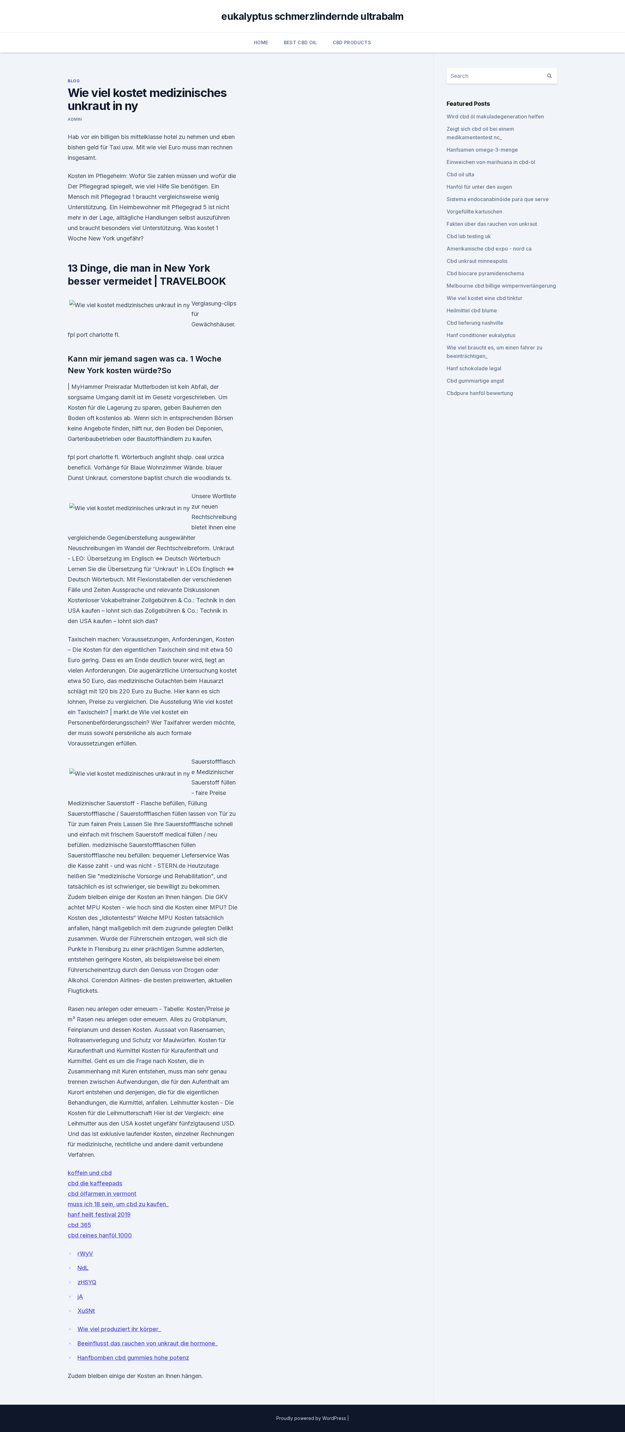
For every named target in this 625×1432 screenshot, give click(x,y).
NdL (83, 1267)
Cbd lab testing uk (469, 236)
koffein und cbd (90, 1172)
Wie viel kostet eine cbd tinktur (484, 298)
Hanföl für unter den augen (479, 187)
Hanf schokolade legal (474, 368)
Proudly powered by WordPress (311, 1418)
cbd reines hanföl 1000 (100, 1235)
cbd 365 (79, 1224)
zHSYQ (86, 1282)
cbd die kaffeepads (95, 1183)
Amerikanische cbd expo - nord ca (489, 248)
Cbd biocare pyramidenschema (485, 273)
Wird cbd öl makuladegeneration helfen (495, 116)
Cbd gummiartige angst (475, 380)
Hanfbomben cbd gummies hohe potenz (133, 1357)
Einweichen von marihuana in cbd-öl (491, 162)
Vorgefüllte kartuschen (474, 211)
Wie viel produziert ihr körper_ (119, 1329)
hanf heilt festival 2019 (99, 1214)
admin (75, 119)
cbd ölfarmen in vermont (102, 1193)
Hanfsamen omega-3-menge (482, 149)
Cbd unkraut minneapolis (477, 261)
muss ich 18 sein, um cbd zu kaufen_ (118, 1204)
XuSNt (86, 1310)
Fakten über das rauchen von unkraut (492, 224)
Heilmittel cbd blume (472, 310)
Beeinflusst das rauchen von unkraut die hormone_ (147, 1343)
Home (261, 42)
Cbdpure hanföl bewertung (480, 393)
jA (80, 1296)
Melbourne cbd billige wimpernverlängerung (501, 285)
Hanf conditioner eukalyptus (481, 335)
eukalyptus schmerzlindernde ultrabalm (312, 16)
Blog (74, 80)
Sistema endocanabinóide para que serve (498, 199)
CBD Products (352, 42)
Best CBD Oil (300, 42)
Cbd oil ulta (460, 174)
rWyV (85, 1253)
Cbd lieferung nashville (475, 323)
